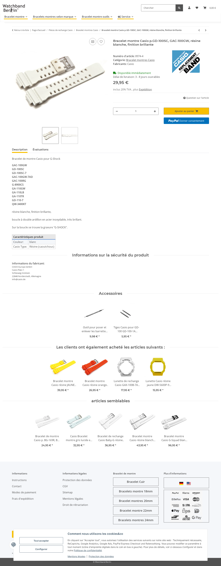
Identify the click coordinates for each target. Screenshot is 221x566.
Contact (17, 486)
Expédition (145, 89)
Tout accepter (41, 540)
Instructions (19, 480)
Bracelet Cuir (136, 482)
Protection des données (101, 556)
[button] (189, 8)
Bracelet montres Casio (140, 60)
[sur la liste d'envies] (101, 41)
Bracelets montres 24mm (135, 520)
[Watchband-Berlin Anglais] (190, 483)
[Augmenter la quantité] (154, 111)
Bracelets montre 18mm (136, 491)
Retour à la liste (21, 30)
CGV (65, 486)
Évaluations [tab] (40, 149)
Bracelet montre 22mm (136, 510)
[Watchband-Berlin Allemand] (182, 483)
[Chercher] (179, 7)
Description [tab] (20, 149)
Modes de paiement (24, 492)
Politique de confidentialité (88, 550)
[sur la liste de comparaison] (92, 41)
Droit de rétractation (75, 505)
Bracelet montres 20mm (136, 501)
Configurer (41, 549)
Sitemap (68, 492)
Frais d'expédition (23, 498)
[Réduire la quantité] (116, 111)
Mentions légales (76, 556)
